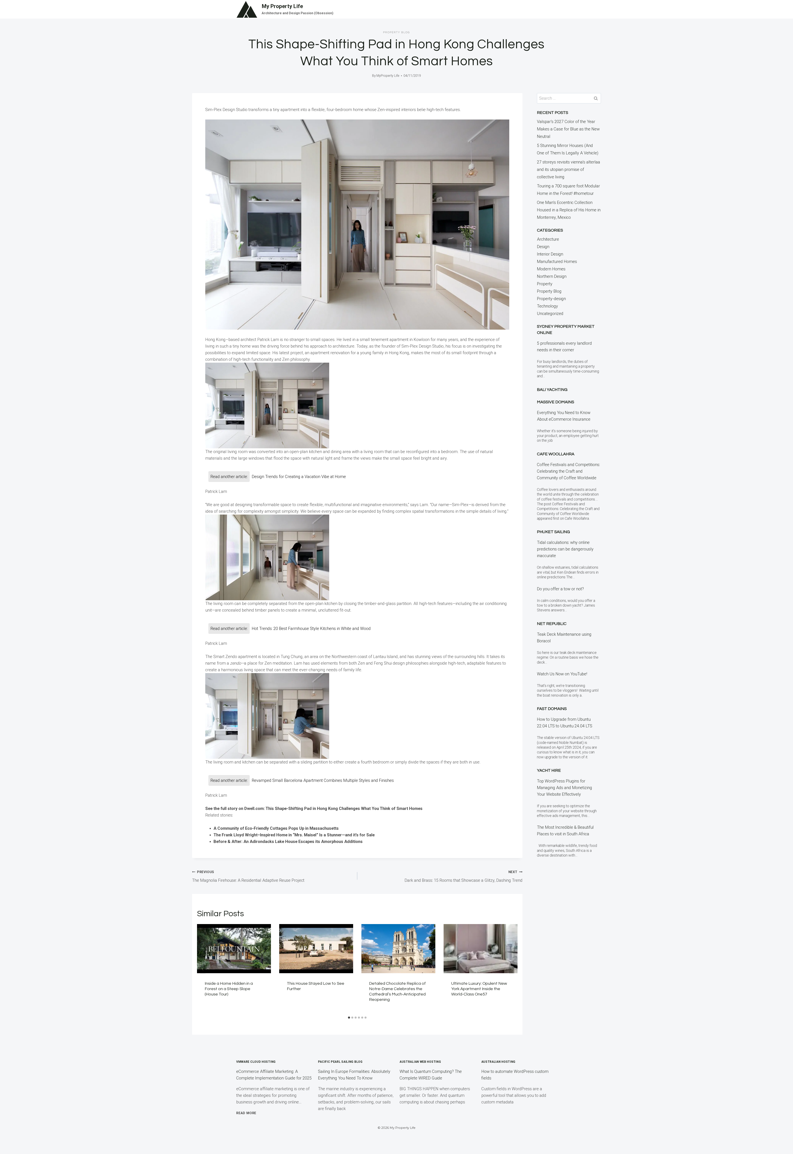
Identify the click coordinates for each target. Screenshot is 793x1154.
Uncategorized (550, 313)
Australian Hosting (498, 1061)
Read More (246, 1113)
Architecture (548, 239)
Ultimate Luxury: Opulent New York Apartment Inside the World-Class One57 (479, 988)
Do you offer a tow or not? (560, 588)
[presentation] (234, 948)
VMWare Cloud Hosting (256, 1061)
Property (544, 283)
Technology (547, 306)
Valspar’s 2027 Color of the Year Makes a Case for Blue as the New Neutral (568, 129)
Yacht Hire (549, 770)
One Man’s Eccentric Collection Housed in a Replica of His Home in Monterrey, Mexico (569, 210)
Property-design (551, 298)
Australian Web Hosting (420, 1061)
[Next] (512, 969)
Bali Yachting (552, 390)
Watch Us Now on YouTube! (562, 673)
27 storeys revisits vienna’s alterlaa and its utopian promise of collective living (568, 169)
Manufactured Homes (557, 261)
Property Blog (396, 32)
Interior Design (550, 254)
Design (543, 246)
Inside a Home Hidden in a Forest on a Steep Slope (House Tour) (229, 988)
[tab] (349, 1018)
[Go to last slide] (203, 969)
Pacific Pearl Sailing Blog (340, 1061)
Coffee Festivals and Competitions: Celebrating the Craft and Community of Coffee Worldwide (568, 471)
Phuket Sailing (553, 532)
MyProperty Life (387, 76)
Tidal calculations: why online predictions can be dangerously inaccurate (565, 549)
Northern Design (551, 276)
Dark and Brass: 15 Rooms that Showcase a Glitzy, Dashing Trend (463, 876)
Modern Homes (551, 268)
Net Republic (551, 624)
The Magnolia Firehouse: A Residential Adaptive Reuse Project (248, 876)
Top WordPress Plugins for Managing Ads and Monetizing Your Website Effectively (564, 788)
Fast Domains (552, 709)
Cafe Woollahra (555, 454)
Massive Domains (555, 402)
